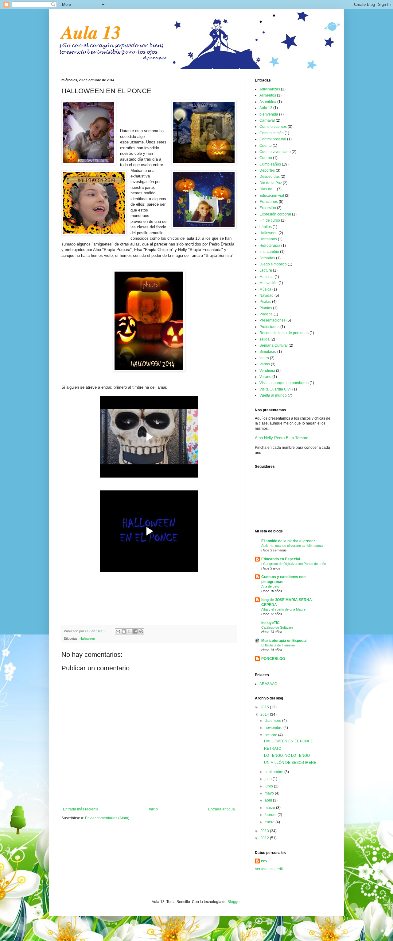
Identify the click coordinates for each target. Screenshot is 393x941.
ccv (88, 631)
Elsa (290, 438)
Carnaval (267, 120)
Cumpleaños (270, 164)
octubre (271, 735)
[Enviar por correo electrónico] (118, 631)
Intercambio (269, 252)
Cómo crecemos (273, 126)
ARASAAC (268, 684)
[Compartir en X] (129, 631)
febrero (271, 815)
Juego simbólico (273, 264)
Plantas (265, 308)
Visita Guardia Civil (275, 389)
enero (270, 822)
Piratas (265, 301)
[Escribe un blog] (124, 631)
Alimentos (267, 95)
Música (265, 289)
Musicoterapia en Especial (284, 640)
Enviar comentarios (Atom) (107, 818)
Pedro (279, 438)
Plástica (266, 314)
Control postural (272, 139)
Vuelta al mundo (273, 395)
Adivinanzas (269, 89)
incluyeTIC (270, 623)
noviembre (274, 728)
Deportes (267, 170)
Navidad (266, 295)
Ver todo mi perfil (269, 869)
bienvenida (268, 114)
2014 (265, 714)
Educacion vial (271, 195)
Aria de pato (270, 586)
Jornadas (267, 258)
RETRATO (272, 748)
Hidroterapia (269, 245)
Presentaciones (272, 320)
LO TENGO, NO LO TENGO (287, 755)
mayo (270, 793)
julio (269, 779)
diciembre (273, 720)
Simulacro (267, 351)
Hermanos (268, 239)
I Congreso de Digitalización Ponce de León (293, 564)
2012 (265, 838)
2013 (265, 831)
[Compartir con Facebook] (135, 631)
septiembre (274, 772)
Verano (265, 377)
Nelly (268, 438)
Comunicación (271, 133)
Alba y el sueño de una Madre (283, 609)
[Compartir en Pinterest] (141, 631)
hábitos (265, 227)
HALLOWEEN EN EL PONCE (288, 741)
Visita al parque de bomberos (284, 383)
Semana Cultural (273, 345)
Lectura (265, 270)
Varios (264, 364)
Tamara (301, 438)
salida (264, 339)
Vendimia (267, 370)
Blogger (234, 902)
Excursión (267, 208)
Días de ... (267, 189)
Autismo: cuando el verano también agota (292, 545)
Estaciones (268, 202)
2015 (265, 707)
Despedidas (269, 176)
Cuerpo (265, 158)
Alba (259, 438)
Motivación (268, 283)
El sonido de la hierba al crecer (288, 541)
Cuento (265, 145)
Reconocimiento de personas (284, 333)
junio (269, 786)
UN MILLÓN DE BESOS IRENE (290, 762)
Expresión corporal (275, 214)
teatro (264, 358)
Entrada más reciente (81, 809)
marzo (270, 808)
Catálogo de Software (277, 627)
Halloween (87, 638)
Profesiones (269, 327)
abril (269, 800)
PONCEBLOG (273, 659)
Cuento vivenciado (275, 152)
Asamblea (267, 102)
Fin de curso (269, 220)
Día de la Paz (270, 183)
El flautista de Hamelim (278, 645)
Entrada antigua (221, 809)
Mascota (266, 277)
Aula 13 (91, 32)
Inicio (153, 809)
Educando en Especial (280, 559)
